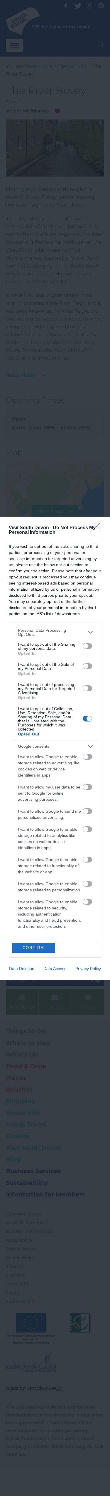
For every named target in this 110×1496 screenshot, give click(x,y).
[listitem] (55, 632)
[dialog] (55, 748)
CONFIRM (33, 948)
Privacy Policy (88, 968)
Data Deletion (21, 968)
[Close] (98, 528)
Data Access (54, 968)
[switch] (87, 646)
